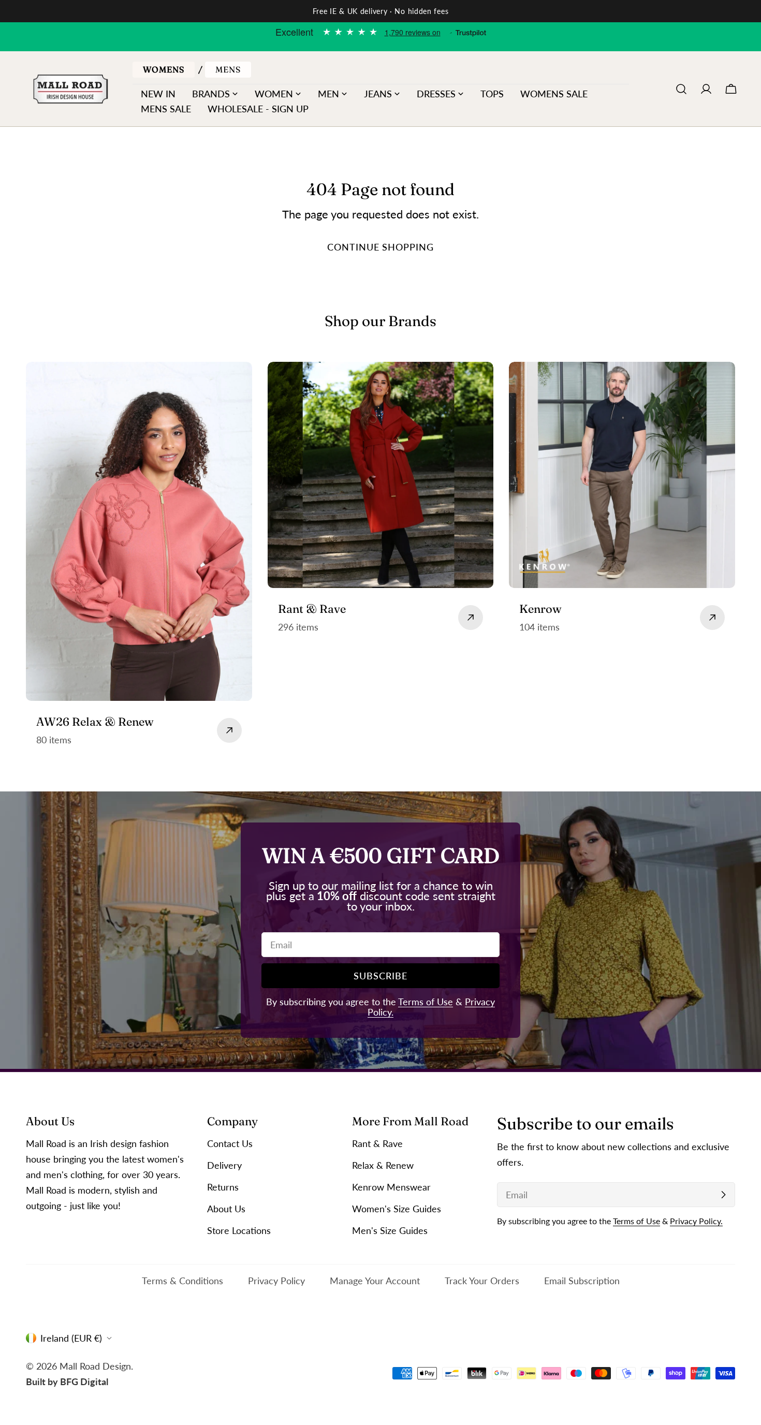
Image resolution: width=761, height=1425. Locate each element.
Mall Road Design (95, 1365)
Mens (228, 69)
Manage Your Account (375, 1280)
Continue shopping (380, 247)
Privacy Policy (276, 1280)
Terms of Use (425, 1001)
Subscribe (380, 975)
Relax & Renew (383, 1165)
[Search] (681, 89)
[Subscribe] (723, 1195)
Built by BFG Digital (67, 1381)
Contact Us (230, 1143)
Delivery (224, 1165)
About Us (226, 1208)
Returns (223, 1187)
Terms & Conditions (182, 1280)
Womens (163, 69)
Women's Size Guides (396, 1208)
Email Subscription (582, 1280)
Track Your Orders (482, 1280)
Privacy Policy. (696, 1221)
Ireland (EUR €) (71, 1338)
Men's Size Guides (390, 1230)
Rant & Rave (377, 1143)
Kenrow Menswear (391, 1187)
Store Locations (239, 1230)
